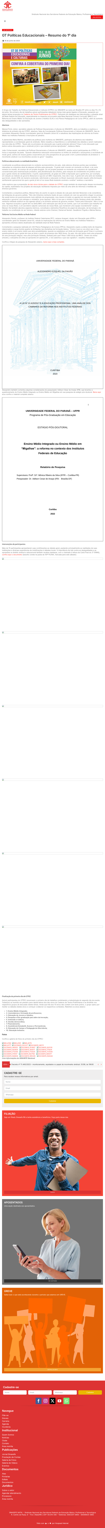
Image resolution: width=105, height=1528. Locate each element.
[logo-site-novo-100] (7, 2)
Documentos (7, 1482)
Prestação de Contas (11, 1457)
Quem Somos (8, 1435)
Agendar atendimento (11, 1493)
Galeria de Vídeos (9, 1463)
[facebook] (39, 1401)
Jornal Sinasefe (9, 1454)
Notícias (5, 1438)
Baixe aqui (97, 392)
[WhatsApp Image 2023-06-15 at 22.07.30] (39, 44)
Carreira (5, 1421)
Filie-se (5, 1415)
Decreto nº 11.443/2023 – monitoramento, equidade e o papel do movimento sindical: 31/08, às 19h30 (52, 1064)
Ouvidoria (6, 1427)
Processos (6, 1496)
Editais (5, 1479)
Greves (5, 1418)
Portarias (6, 1476)
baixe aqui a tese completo (53, 242)
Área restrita (7, 1446)
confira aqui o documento (12, 555)
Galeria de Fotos (9, 1460)
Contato (5, 1443)
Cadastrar (52, 1101)
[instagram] (46, 1401)
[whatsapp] (66, 1401)
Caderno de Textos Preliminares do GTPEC (40, 114)
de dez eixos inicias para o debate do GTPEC (45, 184)
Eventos (5, 1466)
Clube (4, 1440)
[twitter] (52, 1401)
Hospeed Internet (61, 1523)
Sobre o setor (8, 1490)
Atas (4, 1474)
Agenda (5, 1424)
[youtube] (59, 1401)
